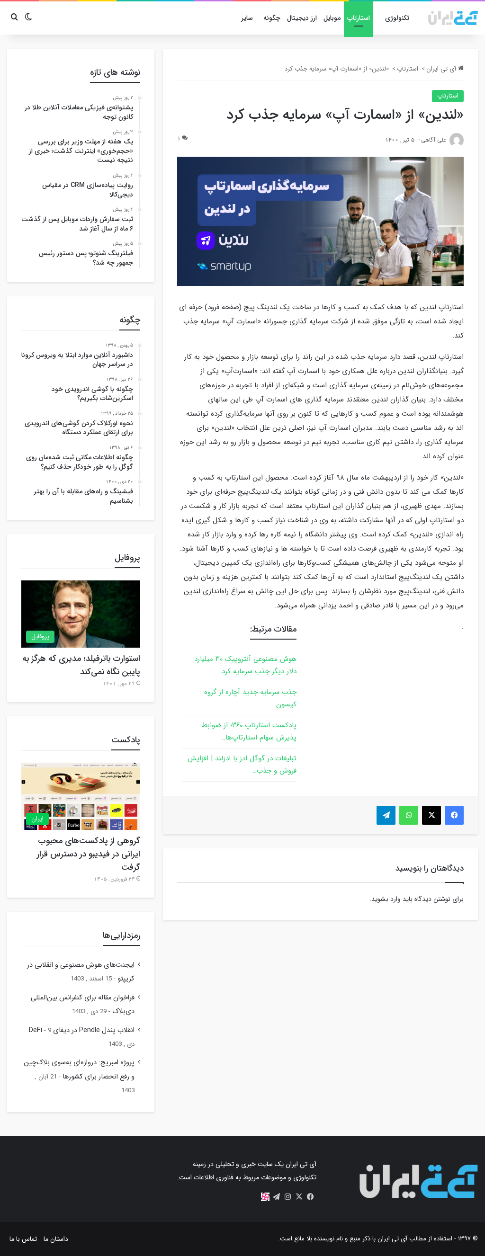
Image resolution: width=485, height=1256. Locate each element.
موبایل (332, 18)
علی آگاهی (433, 139)
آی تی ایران (442, 69)
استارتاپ (358, 18)
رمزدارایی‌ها (121, 935)
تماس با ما (23, 1239)
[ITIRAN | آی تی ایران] (453, 18)
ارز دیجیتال (302, 18)
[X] (299, 1197)
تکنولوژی (397, 18)
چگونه (271, 18)
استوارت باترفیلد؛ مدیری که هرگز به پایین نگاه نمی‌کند (81, 665)
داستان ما (56, 1239)
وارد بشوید (386, 899)
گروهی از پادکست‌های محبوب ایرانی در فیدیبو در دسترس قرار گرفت (88, 854)
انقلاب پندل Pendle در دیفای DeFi (82, 1030)
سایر (247, 18)
